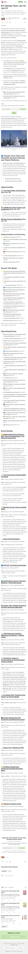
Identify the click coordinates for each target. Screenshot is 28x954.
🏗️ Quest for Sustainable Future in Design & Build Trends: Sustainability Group (14, 409)
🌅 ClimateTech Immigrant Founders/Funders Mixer (14, 83)
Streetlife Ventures (19, 163)
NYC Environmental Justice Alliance (13, 36)
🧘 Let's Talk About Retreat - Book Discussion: (14, 347)
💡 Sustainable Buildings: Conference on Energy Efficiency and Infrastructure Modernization (15, 395)
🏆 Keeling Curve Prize (9, 237)
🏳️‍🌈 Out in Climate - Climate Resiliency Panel (14, 388)
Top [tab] (2, 887)
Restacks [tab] (10, 871)
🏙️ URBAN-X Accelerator (9, 243)
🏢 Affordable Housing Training (11, 392)
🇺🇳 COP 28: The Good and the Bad (11, 287)
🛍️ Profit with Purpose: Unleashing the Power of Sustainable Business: (14, 335)
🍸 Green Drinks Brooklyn (9, 285)
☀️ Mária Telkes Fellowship (10, 255)
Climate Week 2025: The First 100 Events (10, 916)
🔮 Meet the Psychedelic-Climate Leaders (13, 421)
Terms (23, 943)
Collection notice (14, 944)
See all (3, 926)
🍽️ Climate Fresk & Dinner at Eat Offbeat (13, 365)
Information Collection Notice (13, 852)
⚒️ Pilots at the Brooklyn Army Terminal (13, 258)
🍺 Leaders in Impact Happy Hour (11, 338)
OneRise (22, 81)
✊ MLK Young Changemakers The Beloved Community (14, 61)
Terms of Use (20, 851)
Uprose (10, 34)
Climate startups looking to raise (13, 178)
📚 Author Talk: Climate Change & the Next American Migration (13, 606)
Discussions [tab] (11, 887)
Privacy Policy (23, 852)
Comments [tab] (4, 871)
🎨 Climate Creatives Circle (10, 320)
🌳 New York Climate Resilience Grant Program (15, 239)
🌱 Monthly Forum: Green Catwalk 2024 (13, 281)
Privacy (19, 943)
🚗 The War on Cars (8, 425)
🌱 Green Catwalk (14, 70)
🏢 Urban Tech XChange (9, 262)
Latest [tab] (6, 887)
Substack (8, 951)
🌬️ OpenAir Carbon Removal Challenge (13, 247)
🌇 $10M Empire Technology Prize (11, 251)
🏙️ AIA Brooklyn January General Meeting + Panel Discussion (13, 582)
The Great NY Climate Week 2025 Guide (10, 904)
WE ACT (6, 34)
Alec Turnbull (9, 18)
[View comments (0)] (7, 22)
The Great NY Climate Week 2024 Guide (10, 891)
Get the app (20, 948)
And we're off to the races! (7, 919)
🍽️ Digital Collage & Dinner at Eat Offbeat (13, 370)
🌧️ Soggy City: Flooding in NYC (11, 318)
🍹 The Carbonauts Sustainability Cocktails (13, 277)
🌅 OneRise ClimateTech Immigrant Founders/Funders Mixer (12, 315)
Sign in (25, 1)
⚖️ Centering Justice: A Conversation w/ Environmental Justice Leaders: (13, 303)
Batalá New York (7, 688)
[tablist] (6, 871)
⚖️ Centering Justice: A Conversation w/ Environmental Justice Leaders (13, 660)
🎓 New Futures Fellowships (11, 219)
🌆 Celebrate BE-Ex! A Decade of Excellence (14, 404)
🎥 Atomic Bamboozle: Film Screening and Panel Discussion (13, 719)
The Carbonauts (22, 487)
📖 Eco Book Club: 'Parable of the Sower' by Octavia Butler (13, 696)
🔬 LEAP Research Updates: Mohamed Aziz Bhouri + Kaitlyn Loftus (14, 298)
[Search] (25, 887)
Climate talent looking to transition (13, 181)
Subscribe (20, 1)
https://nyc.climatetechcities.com (9, 118)
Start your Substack (10, 948)
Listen (25, 18)
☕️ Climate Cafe (7, 378)
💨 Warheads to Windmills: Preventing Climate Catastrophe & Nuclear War (15, 358)
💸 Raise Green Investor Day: (10, 341)
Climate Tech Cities (7, 163)
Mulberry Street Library (10, 702)
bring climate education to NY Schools (11, 46)
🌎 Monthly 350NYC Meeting (10, 351)
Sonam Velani (17, 18)
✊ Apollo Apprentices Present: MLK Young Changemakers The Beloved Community (14, 272)
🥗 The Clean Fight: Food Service (13, 191)
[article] (14, 895)
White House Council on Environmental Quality (13, 676)
